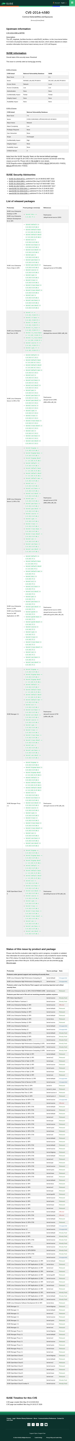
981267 (47, 163)
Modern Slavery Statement (25, 1418)
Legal (14, 1418)
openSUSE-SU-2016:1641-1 (19, 188)
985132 (9, 166)
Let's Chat (10, 1420)
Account (57, 3)
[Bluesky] (46, 1424)
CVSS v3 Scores (11, 108)
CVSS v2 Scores (11, 70)
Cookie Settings (38, 1437)
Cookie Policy (58, 1437)
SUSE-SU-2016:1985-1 (17, 181)
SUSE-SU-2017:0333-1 (17, 186)
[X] (37, 1424)
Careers (9, 1418)
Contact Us (60, 1418)
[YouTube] (28, 1424)
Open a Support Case (39, 1433)
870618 (25, 163)
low (34, 61)
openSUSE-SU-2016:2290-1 (19, 193)
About (35, 1418)
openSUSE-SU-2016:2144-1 (19, 191)
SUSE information (16, 53)
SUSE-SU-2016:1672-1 (17, 179)
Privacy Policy (49, 1437)
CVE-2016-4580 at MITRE (15, 33)
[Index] (39, 20)
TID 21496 (34, 161)
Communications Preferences (47, 1418)
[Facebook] (33, 1424)
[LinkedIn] (41, 1424)
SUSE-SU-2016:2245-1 (17, 184)
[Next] (42, 20)
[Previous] (33, 20)
